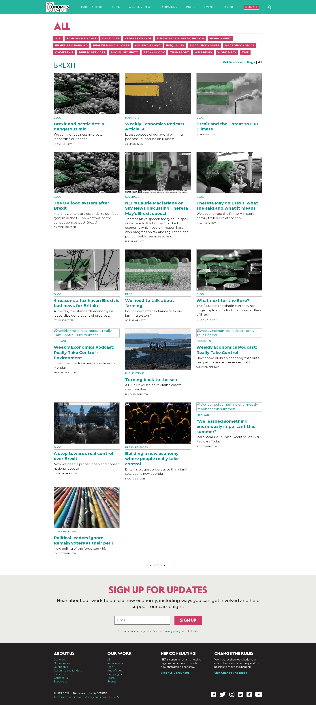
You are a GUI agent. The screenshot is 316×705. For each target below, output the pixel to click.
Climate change (138, 38)
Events (209, 6)
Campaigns (168, 6)
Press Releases (136, 447)
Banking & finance (81, 38)
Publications (92, 6)
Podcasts (132, 117)
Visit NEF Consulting (175, 672)
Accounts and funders (68, 670)
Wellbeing (203, 52)
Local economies (204, 45)
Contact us (61, 678)
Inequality (175, 45)
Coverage (132, 196)
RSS (116, 697)
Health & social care (111, 45)
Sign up (188, 620)
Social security (124, 52)
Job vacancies (63, 674)
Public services (92, 52)
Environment (220, 38)
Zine (245, 52)
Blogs (250, 62)
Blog (116, 6)
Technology (154, 52)
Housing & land (148, 45)
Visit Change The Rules (230, 672)
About (229, 6)
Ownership (64, 52)
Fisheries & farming (71, 45)
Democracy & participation (180, 38)
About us (64, 653)
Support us (61, 681)
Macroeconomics (240, 45)
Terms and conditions (67, 697)
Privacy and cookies (97, 697)
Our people (61, 667)
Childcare (110, 38)
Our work (59, 659)
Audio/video (140, 6)
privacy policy (172, 631)
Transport (179, 52)
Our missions (62, 663)
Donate (251, 6)
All (58, 38)
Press (190, 6)
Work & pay (226, 52)
